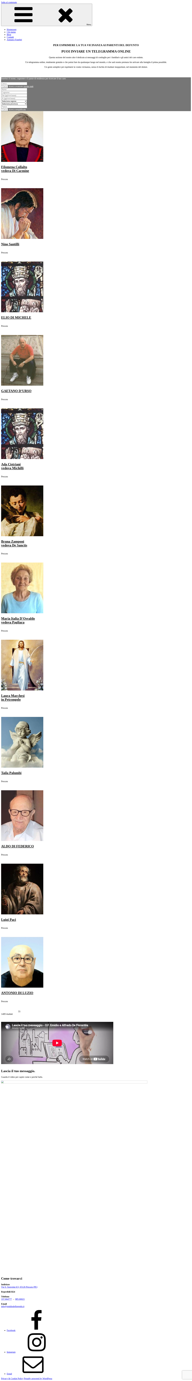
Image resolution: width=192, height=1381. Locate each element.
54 (16, 1011)
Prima (3, 1011)
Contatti (10, 37)
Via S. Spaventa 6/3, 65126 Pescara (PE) (19, 1287)
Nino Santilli (10, 244)
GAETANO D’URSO (16, 391)
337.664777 (6, 1299)
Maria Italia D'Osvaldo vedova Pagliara (18, 620)
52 (11, 1011)
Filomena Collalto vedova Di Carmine (15, 169)
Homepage (11, 29)
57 (25, 1011)
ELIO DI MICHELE (16, 317)
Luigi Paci (8, 919)
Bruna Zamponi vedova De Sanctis (14, 543)
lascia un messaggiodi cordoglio (10, 185)
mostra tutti (28, 86)
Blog (9, 34)
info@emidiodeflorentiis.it (12, 1306)
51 (8, 1011)
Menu (89, 25)
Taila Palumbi (11, 773)
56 (22, 1011)
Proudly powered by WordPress (38, 1378)
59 (30, 1011)
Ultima (35, 1011)
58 (28, 1011)
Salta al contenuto (9, 2)
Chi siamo (11, 32)
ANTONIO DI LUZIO (17, 993)
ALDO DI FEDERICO (17, 846)
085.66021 (20, 1299)
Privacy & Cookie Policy (12, 1378)
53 (14, 1011)
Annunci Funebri (14, 39)
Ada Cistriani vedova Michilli (12, 466)
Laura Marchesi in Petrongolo (13, 697)
